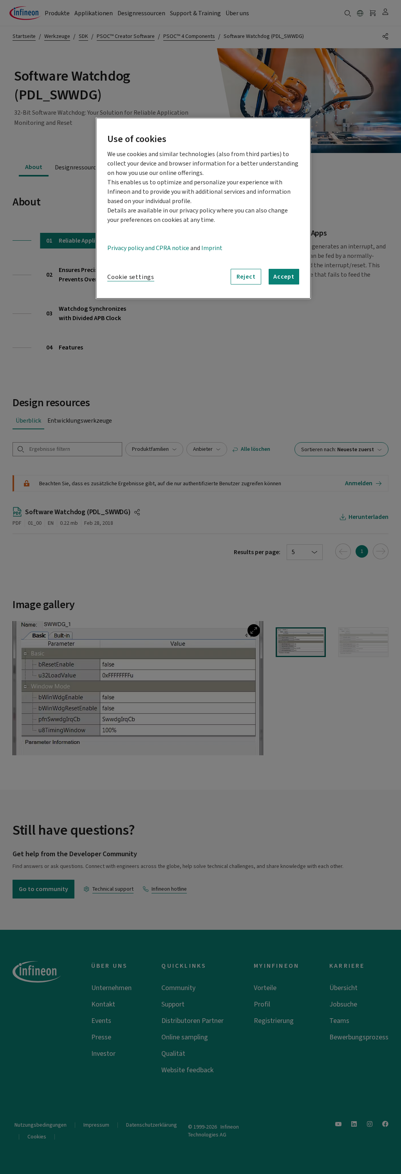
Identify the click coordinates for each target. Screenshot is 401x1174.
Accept (283, 276)
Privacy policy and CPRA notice (148, 248)
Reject (246, 276)
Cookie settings (130, 277)
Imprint (211, 248)
